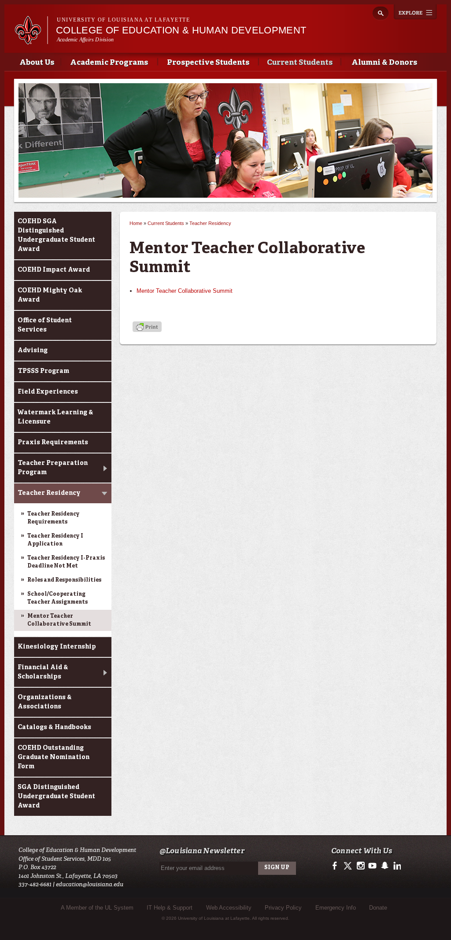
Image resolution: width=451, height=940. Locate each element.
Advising (33, 350)
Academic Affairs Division (85, 40)
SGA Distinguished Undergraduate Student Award (56, 796)
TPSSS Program (43, 371)
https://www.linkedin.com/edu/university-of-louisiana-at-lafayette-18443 (396, 866)
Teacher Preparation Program (53, 468)
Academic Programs (109, 62)
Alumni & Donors (384, 62)
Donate (378, 907)
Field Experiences (48, 392)
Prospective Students (208, 62)
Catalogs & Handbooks (54, 727)
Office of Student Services (45, 325)
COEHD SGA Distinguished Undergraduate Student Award (56, 235)
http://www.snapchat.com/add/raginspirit (384, 866)
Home (135, 223)
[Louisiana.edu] (31, 40)
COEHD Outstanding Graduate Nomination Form (53, 757)
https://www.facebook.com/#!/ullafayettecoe (336, 866)
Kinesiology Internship (57, 647)
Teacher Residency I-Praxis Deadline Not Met (66, 562)
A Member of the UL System (97, 907)
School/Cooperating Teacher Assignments (57, 598)
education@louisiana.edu (89, 884)
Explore (415, 11)
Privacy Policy (283, 907)
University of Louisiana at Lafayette (123, 20)
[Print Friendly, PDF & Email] (147, 327)
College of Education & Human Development (181, 30)
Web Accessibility (228, 907)
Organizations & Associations (45, 702)
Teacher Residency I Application (55, 540)
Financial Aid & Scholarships (43, 672)
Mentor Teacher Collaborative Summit (59, 620)
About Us (36, 62)
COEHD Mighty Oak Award (50, 295)
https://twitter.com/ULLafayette (348, 866)
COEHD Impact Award (54, 270)
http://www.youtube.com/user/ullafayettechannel (372, 866)
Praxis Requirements (53, 442)
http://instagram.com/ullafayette (360, 866)
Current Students (300, 62)
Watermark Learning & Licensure (55, 417)
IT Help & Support (169, 907)
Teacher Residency (49, 493)
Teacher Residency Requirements (53, 518)
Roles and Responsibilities (64, 580)
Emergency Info (335, 907)
